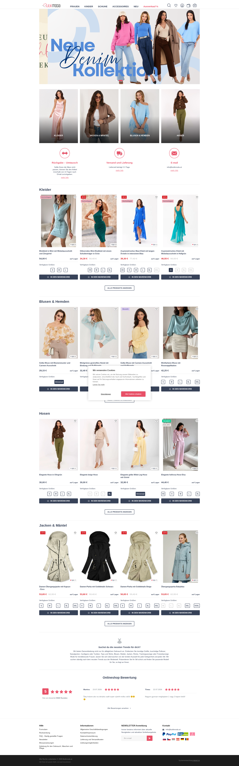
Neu (136, 6)
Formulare (43, 729)
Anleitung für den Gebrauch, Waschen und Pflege (56, 747)
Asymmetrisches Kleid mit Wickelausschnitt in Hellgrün (173, 252)
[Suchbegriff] (170, 5)
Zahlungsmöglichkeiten (89, 743)
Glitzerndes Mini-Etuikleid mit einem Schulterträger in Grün (95, 252)
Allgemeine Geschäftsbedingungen (94, 729)
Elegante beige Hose (89, 475)
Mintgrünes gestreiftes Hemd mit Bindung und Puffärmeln (94, 364)
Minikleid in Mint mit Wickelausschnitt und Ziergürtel (55, 252)
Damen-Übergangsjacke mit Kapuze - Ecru (54, 588)
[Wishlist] (177, 5)
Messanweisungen (46, 743)
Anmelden (149, 738)
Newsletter (43, 739)
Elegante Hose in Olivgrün (50, 475)
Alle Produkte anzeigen (119, 288)
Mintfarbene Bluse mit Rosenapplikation (170, 364)
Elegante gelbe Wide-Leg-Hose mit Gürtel (133, 476)
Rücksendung (44, 733)
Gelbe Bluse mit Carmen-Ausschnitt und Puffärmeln (136, 364)
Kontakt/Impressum (88, 733)
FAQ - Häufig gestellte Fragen (51, 736)
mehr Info (65, 177)
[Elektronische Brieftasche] (189, 5)
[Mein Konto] (183, 5)
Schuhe (102, 6)
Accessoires (120, 6)
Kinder (88, 6)
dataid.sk (196, 760)
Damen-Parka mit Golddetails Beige (135, 587)
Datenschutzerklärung (89, 736)
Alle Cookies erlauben (133, 394)
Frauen (74, 6)
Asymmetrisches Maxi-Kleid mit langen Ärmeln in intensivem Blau (137, 252)
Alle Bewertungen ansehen (118, 708)
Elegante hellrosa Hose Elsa (173, 475)
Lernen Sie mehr (99, 385)
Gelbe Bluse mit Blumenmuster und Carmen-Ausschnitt (54, 364)
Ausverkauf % (150, 6)
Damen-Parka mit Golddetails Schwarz (96, 587)
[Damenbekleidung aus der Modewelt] (51, 4)
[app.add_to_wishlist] (75, 197)
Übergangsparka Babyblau (172, 587)
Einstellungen (106, 394)
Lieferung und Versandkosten (91, 739)
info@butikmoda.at (173, 729)
